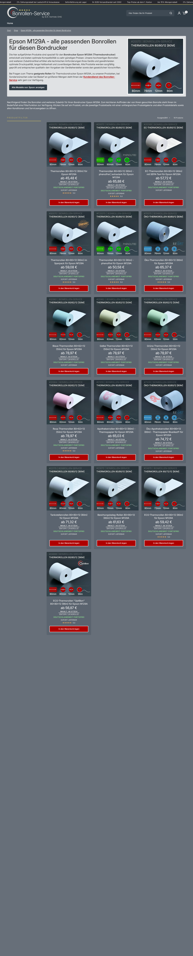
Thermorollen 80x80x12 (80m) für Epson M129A (68, 173)
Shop (16, 30)
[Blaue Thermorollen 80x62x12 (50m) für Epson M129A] (69, 319)
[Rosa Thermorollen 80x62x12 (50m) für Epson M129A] (69, 402)
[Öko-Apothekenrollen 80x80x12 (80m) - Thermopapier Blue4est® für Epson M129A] (163, 402)
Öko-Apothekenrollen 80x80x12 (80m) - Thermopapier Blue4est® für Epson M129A (163, 431)
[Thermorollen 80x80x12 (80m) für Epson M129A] (69, 144)
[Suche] (170, 13)
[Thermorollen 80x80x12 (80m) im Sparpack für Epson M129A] (69, 233)
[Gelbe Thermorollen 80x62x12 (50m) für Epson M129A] (116, 319)
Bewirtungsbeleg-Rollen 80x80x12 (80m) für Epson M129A (116, 516)
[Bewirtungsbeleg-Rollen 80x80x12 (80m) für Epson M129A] (116, 488)
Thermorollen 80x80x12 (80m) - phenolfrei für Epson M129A (116, 262)
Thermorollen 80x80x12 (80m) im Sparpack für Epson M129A (69, 262)
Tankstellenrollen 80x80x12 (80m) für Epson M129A (68, 516)
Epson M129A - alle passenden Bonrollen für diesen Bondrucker (46, 30)
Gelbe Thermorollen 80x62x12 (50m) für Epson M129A (116, 347)
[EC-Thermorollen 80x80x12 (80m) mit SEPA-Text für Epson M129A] (163, 144)
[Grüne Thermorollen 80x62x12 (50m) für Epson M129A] (163, 319)
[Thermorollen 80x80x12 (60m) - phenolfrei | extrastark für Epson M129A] (116, 144)
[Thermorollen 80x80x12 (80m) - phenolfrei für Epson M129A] (116, 233)
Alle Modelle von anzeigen (28, 87)
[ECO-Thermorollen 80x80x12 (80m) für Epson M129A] (163, 488)
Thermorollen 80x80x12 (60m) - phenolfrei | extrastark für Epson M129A (116, 174)
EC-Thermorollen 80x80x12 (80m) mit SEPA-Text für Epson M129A (163, 173)
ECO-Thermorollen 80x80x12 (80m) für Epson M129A (163, 516)
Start (9, 30)
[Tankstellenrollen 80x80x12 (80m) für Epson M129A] (69, 488)
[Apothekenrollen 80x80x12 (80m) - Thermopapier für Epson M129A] (116, 402)
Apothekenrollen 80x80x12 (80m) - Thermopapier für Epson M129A (116, 430)
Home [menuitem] (10, 23)
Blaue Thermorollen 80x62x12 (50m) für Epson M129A (69, 347)
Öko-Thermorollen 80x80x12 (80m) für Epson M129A (163, 262)
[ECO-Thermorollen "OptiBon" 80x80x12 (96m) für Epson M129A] (69, 574)
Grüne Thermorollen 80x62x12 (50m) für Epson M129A (163, 347)
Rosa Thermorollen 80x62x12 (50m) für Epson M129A (69, 430)
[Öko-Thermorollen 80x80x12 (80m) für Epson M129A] (163, 233)
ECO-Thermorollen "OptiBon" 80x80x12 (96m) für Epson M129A (69, 602)
